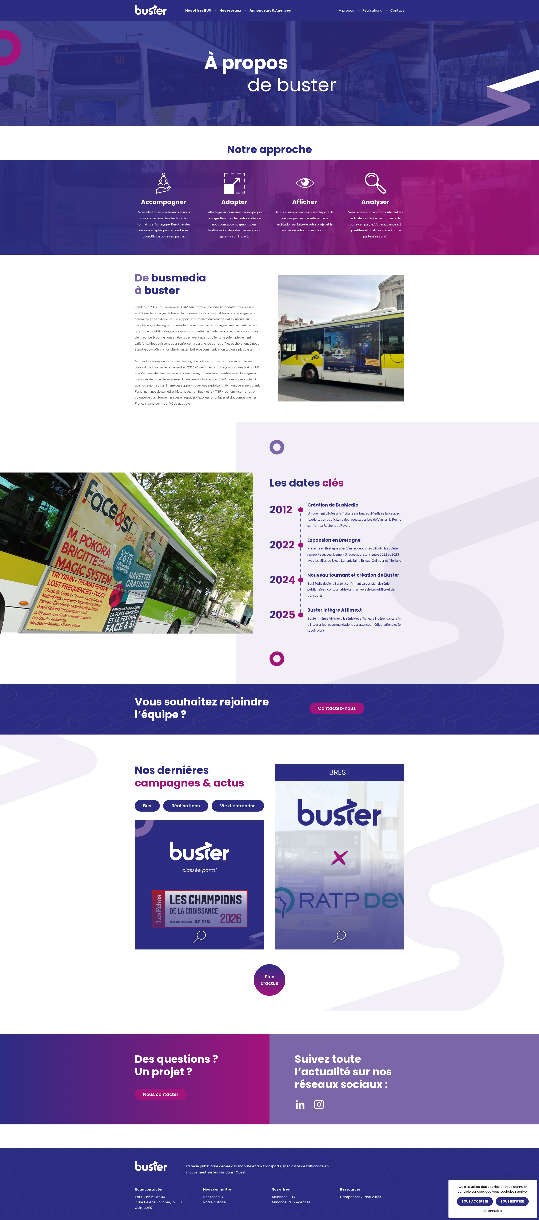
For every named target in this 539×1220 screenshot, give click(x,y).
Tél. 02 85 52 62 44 (150, 1197)
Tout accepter (475, 1201)
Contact (397, 10)
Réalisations (372, 10)
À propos (346, 10)
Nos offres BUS (198, 10)
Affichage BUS (283, 1197)
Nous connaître (217, 1189)
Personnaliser (492, 1211)
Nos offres (281, 1189)
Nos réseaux (230, 10)
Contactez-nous (337, 708)
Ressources (350, 1189)
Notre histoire (214, 1202)
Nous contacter (160, 1094)
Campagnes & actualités (360, 1197)
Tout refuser (512, 1201)
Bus (147, 806)
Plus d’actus (269, 980)
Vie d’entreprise (238, 806)
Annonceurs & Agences (270, 10)
